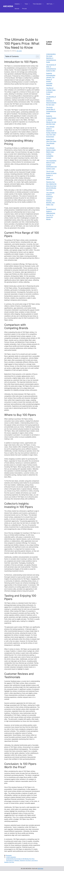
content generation (11, 857)
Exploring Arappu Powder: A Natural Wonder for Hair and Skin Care (51, 120)
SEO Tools (49, 4)
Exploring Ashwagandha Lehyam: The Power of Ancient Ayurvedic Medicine (50, 79)
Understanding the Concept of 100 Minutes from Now (20, 858)
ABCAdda (40, 868)
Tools (26, 4)
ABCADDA (8, 6)
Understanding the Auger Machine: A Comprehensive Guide (51, 58)
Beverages (9, 855)
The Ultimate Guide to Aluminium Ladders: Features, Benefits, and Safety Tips (50, 198)
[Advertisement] (32, 23)
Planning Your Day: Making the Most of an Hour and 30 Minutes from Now (51, 186)
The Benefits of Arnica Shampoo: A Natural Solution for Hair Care (51, 100)
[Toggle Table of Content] (36, 56)
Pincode (24, 8)
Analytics (17, 4)
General (17, 8)
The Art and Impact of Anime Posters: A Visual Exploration (51, 175)
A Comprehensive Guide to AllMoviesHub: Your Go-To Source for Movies (51, 213)
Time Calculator (37, 4)
